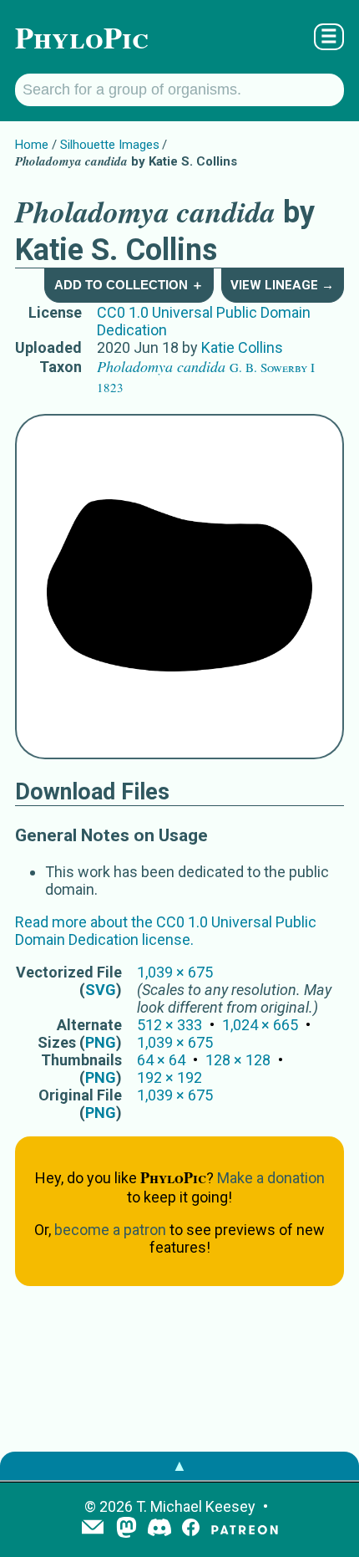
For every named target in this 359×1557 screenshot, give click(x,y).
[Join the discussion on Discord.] (159, 1529)
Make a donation (271, 1178)
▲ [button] (179, 1465)
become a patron (110, 1229)
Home (31, 144)
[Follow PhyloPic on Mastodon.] (126, 1529)
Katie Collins (242, 347)
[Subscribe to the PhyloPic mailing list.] (92, 1528)
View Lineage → (282, 285)
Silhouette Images (109, 144)
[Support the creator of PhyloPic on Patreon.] (244, 1529)
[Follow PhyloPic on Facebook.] (191, 1529)
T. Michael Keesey (195, 1506)
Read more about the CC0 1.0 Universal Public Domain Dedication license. (165, 930)
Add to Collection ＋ (129, 285)
